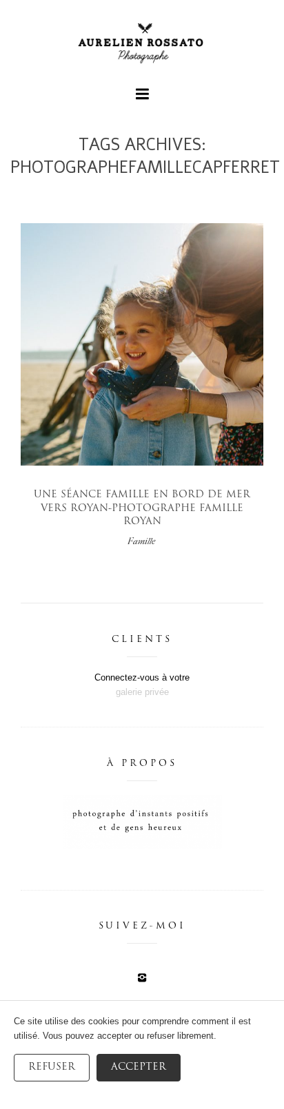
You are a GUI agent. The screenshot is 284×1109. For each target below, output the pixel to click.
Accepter (138, 1067)
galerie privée (142, 692)
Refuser (51, 1067)
